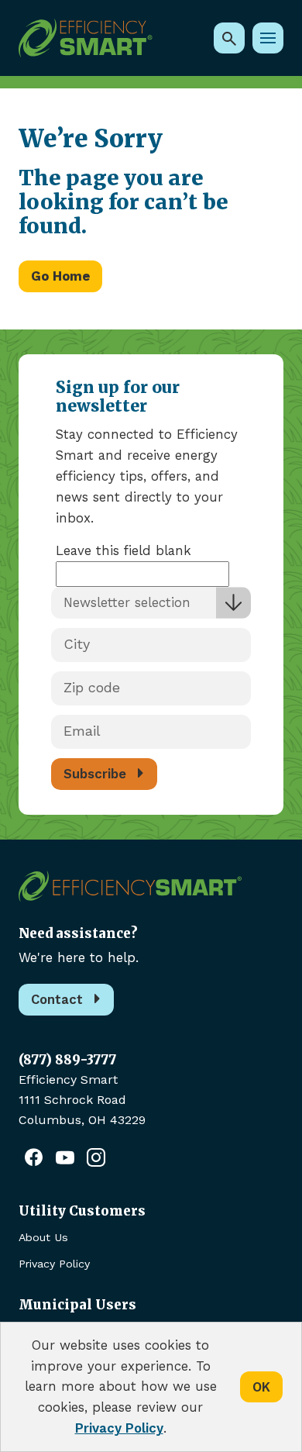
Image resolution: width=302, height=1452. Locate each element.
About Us (43, 1237)
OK (261, 1387)
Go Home (60, 276)
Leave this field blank (123, 550)
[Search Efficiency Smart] (229, 37)
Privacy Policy (54, 1263)
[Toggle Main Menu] (267, 37)
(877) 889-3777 (67, 1059)
